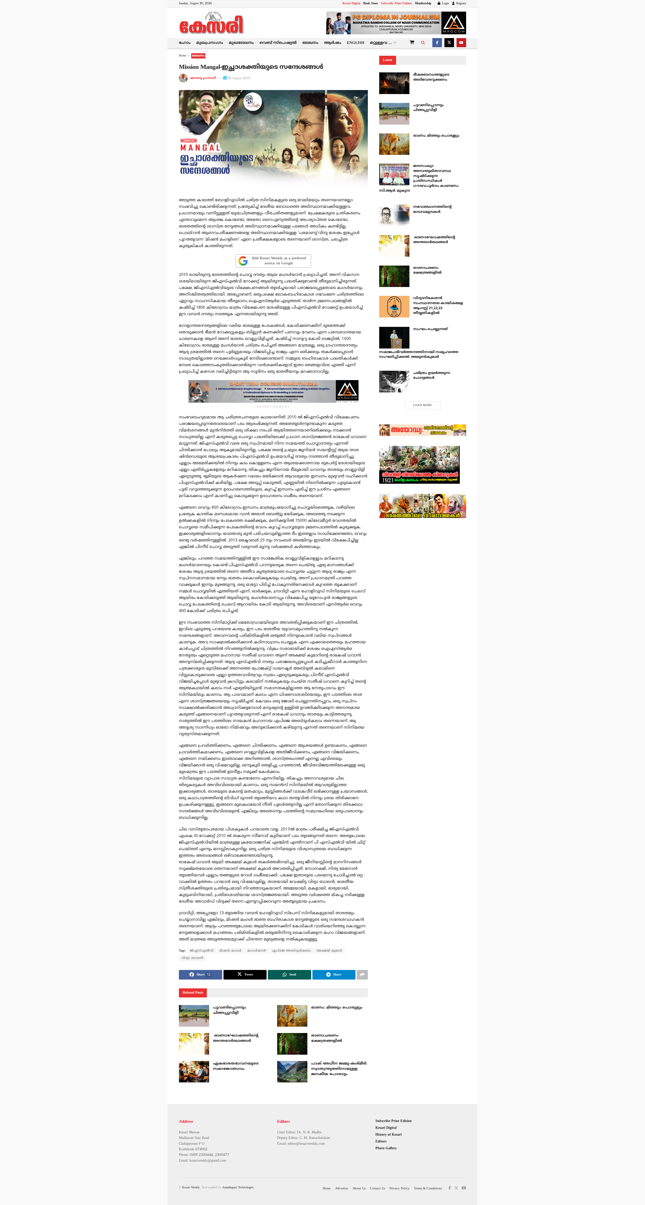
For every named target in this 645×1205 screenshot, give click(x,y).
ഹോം (185, 43)
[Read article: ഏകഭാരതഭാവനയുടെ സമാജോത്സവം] (194, 1072)
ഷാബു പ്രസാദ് (203, 78)
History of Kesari (388, 1135)
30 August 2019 (239, 78)
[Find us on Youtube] (461, 43)
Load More (422, 405)
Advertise (341, 1189)
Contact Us (377, 1189)
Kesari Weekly (191, 1188)
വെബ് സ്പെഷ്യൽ (278, 43)
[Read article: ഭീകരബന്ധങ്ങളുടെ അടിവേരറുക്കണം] (394, 83)
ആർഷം (332, 43)
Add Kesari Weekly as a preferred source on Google (279, 261)
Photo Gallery (386, 1148)
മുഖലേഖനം (241, 43)
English (355, 43)
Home (182, 56)
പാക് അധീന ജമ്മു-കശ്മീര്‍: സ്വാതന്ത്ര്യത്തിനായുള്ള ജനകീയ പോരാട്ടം (339, 1069)
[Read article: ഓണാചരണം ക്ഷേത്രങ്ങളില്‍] (292, 1044)
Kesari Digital (351, 4)
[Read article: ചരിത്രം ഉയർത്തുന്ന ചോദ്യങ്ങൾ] (394, 381)
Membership (423, 4)
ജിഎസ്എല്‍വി (202, 951)
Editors (380, 1141)
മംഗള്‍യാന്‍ (256, 951)
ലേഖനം (310, 43)
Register (460, 4)
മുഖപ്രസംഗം (209, 43)
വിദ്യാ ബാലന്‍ (192, 958)
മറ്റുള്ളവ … (381, 43)
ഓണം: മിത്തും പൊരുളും (337, 1007)
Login (445, 4)
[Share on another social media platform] (362, 975)
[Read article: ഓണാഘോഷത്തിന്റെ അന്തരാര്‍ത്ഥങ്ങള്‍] (194, 1044)
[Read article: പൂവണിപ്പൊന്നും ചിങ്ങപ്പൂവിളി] (194, 1016)
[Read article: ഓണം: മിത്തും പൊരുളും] (292, 1016)
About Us (359, 1189)
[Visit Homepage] (211, 23)
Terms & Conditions (428, 1189)
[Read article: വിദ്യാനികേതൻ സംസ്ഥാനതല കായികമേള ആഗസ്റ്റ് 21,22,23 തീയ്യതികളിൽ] (394, 307)
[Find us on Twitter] (449, 43)
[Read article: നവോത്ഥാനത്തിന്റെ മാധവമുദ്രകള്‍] (394, 215)
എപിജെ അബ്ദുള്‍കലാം (291, 951)
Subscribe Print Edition (396, 4)
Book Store (370, 4)
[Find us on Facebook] (437, 43)
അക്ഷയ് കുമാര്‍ (329, 951)
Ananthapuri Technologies (238, 1188)
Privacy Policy (400, 1189)
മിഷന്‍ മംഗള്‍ (230, 951)
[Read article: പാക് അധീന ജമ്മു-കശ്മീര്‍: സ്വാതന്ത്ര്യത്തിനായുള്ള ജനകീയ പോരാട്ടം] (292, 1072)
